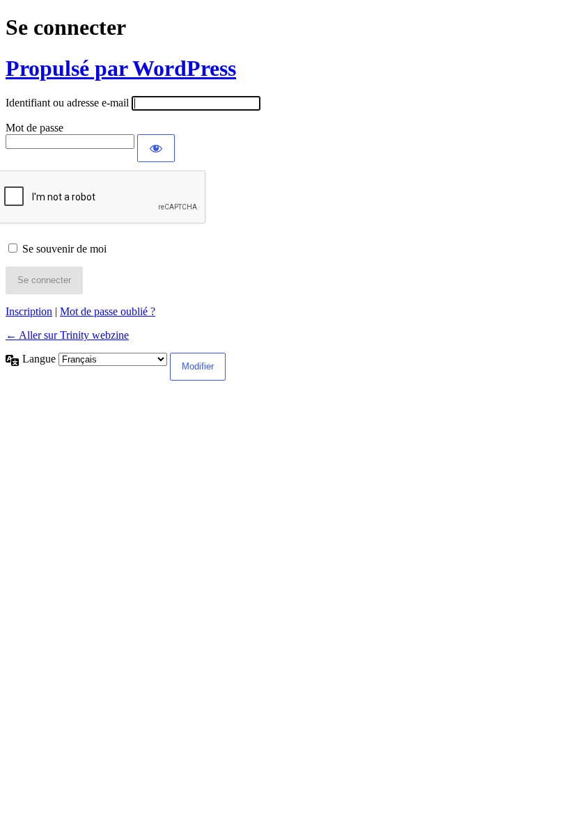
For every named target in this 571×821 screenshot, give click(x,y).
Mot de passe (34, 128)
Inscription (29, 311)
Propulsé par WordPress (121, 68)
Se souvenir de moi (64, 249)
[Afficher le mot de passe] (156, 148)
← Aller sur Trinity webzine (67, 335)
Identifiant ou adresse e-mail (67, 103)
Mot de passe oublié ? (107, 311)
